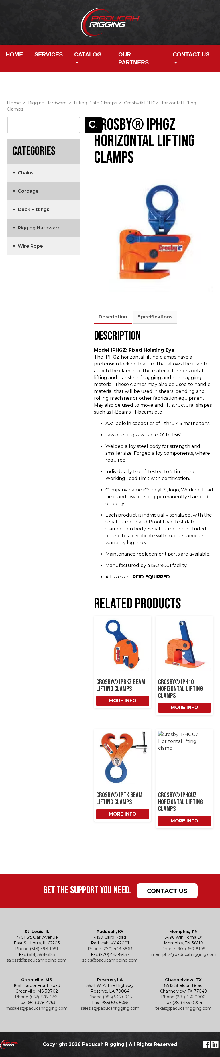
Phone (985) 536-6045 (110, 996)
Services (48, 54)
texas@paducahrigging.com (183, 1008)
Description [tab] (113, 317)
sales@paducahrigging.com (110, 960)
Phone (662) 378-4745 (36, 996)
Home (14, 54)
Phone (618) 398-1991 (36, 948)
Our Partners (133, 58)
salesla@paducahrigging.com (110, 1008)
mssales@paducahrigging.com (37, 1008)
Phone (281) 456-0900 (183, 996)
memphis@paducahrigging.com (183, 954)
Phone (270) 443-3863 (110, 948)
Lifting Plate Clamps (95, 102)
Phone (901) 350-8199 (183, 948)
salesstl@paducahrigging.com (37, 960)
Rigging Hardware (47, 102)
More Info (122, 700)
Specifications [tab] (155, 317)
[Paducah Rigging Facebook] (207, 1045)
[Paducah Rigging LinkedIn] (215, 1045)
